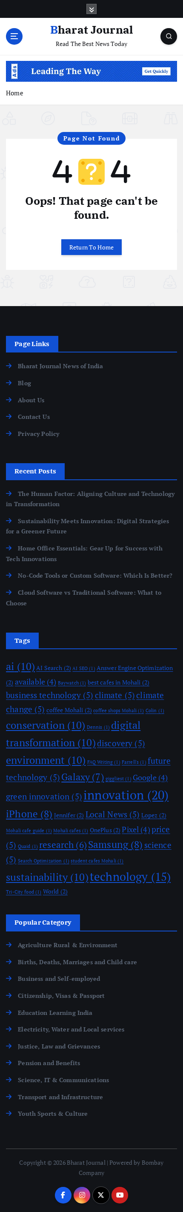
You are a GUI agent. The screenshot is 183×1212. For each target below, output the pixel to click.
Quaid (28, 846)
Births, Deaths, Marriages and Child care (77, 962)
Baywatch (72, 683)
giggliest (119, 779)
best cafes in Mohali (118, 682)
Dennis (98, 727)
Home (14, 93)
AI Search (53, 668)
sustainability (47, 877)
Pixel (136, 829)
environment (46, 760)
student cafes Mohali (97, 861)
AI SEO (83, 668)
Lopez (153, 815)
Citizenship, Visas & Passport (61, 995)
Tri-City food (23, 892)
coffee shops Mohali (118, 710)
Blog (24, 383)
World (55, 891)
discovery (121, 743)
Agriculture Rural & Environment (67, 945)
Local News (113, 814)
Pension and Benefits (49, 1063)
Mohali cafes (70, 831)
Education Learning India (55, 1013)
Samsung (115, 844)
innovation (126, 795)
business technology (49, 695)
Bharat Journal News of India (60, 366)
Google (150, 777)
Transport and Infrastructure (60, 1097)
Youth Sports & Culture (53, 1113)
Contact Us (33, 417)
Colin (155, 710)
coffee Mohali (69, 710)
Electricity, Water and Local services (71, 1029)
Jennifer (69, 815)
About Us (31, 400)
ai (20, 666)
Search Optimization (43, 861)
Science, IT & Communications (63, 1080)
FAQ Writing (103, 762)
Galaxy (82, 777)
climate (115, 695)
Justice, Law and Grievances (59, 1046)
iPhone (29, 814)
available (36, 681)
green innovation (44, 796)
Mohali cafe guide (29, 831)
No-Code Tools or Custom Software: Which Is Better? (95, 575)
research (63, 845)
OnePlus (105, 830)
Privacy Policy (38, 434)
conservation (45, 725)
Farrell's (134, 762)
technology (130, 876)
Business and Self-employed (59, 978)
